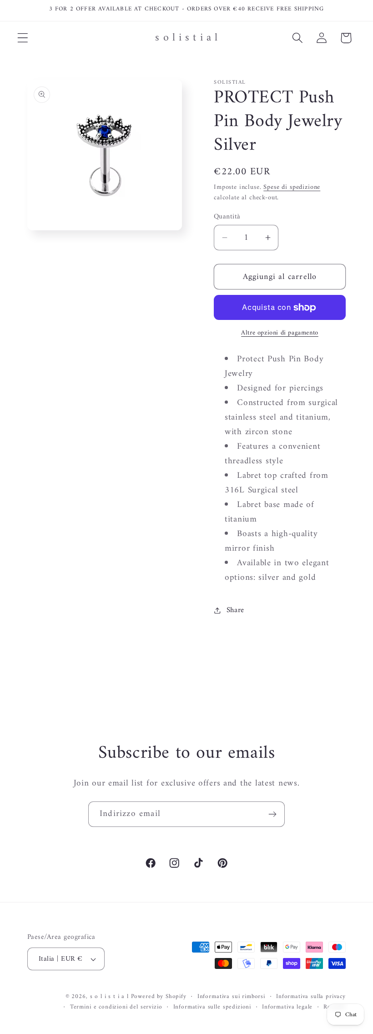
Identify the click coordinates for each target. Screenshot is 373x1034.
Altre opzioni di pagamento (279, 333)
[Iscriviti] (272, 814)
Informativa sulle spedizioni (212, 1007)
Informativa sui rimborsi (231, 997)
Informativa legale (287, 1007)
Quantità (227, 217)
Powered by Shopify (158, 996)
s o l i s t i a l (109, 996)
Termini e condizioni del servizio (116, 1007)
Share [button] (235, 610)
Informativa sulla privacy (311, 997)
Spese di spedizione (291, 187)
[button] (23, 38)
